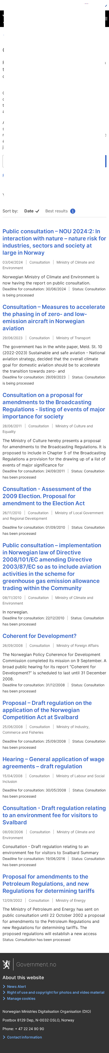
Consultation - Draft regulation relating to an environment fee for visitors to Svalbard (54, 815)
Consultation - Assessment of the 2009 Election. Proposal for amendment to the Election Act (47, 496)
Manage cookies (21, 998)
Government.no (36, 964)
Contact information (24, 1037)
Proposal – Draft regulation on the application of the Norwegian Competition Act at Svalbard (47, 710)
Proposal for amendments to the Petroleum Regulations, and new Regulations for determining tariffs (49, 883)
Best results (60, 210)
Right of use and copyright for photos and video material (55, 992)
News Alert (16, 986)
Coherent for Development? (40, 636)
